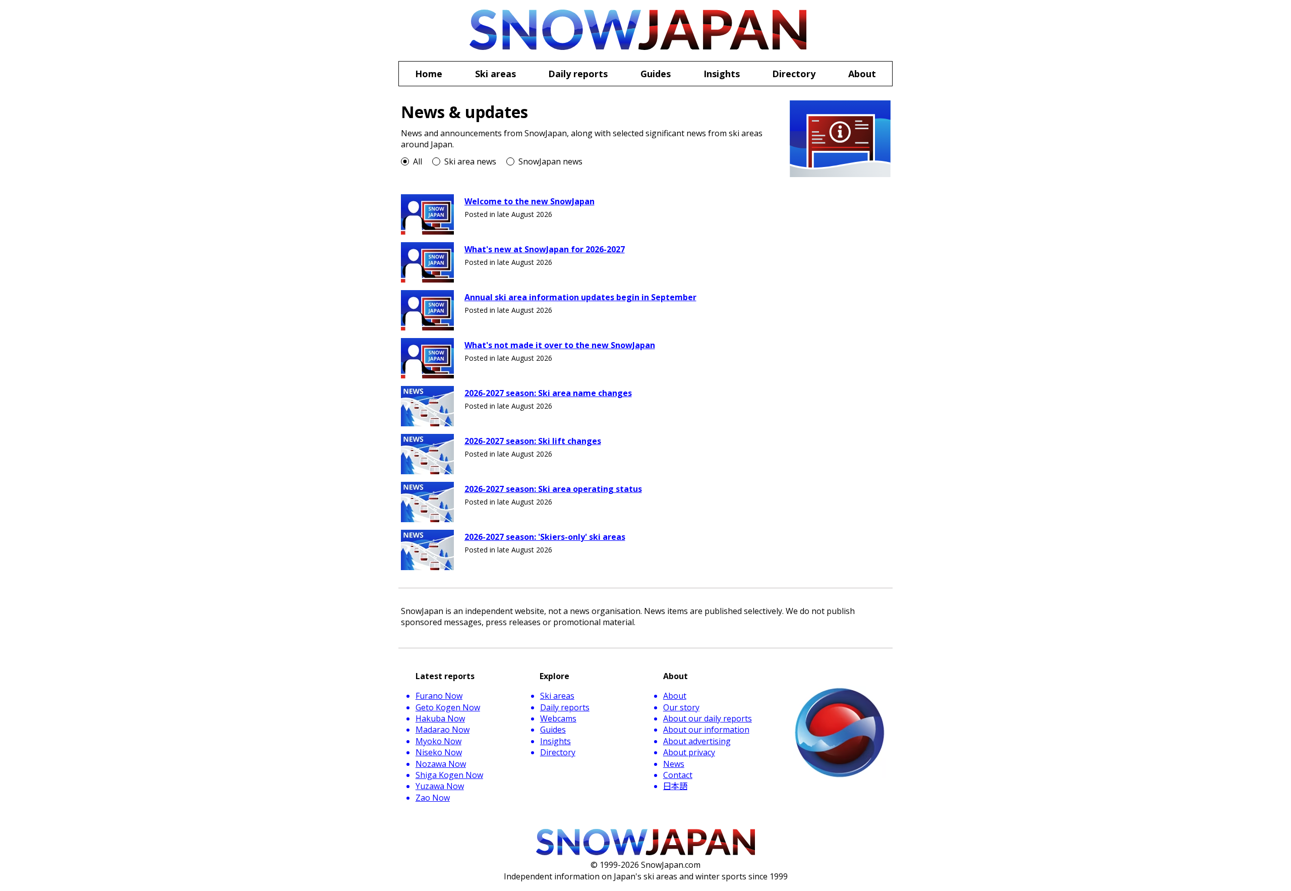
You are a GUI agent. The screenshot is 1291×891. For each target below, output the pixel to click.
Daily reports (565, 707)
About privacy (689, 752)
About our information (706, 729)
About (674, 695)
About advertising (697, 741)
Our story (681, 707)
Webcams (558, 718)
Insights (555, 741)
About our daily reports (707, 718)
